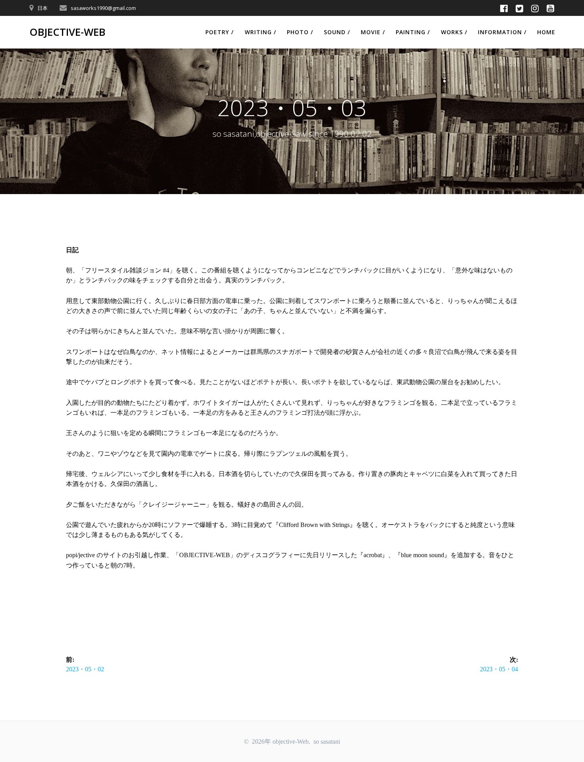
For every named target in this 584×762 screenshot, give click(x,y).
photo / (300, 32)
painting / (413, 32)
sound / (337, 32)
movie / (373, 32)
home (546, 32)
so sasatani (326, 741)
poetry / (219, 32)
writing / (260, 32)
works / (454, 32)
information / (502, 32)
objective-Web (67, 32)
